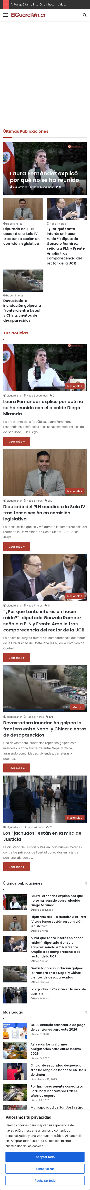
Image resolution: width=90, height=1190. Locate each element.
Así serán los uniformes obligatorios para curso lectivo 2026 (56, 1049)
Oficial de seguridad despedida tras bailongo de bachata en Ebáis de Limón (58, 1070)
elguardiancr (20, 187)
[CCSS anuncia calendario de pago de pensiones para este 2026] (15, 1031)
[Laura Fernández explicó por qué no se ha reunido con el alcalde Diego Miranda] (45, 168)
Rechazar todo (45, 1180)
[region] (45, 1150)
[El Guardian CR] (28, 15)
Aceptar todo (45, 1157)
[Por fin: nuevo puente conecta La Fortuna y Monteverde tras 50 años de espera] (15, 1092)
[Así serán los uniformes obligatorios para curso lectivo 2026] (15, 1050)
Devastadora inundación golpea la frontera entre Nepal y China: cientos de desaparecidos (22, 310)
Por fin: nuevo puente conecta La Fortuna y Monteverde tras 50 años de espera (57, 1091)
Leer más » (17, 441)
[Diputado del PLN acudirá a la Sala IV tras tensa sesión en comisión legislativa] (23, 209)
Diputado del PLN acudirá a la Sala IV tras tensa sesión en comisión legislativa (21, 236)
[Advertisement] (45, 81)
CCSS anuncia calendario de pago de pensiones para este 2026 (58, 1027)
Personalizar (45, 1169)
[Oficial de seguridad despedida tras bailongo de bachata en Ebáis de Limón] (15, 1071)
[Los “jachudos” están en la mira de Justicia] (15, 995)
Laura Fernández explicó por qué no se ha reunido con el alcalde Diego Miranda (43, 407)
